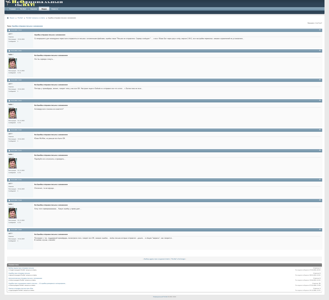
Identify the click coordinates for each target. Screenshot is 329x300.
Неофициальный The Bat (160, 297)
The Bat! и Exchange (178, 259)
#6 (320, 150)
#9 (320, 229)
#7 (320, 179)
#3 (320, 80)
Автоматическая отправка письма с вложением (25, 278)
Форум (44, 9)
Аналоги (33, 9)
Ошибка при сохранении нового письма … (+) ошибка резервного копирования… (37, 283)
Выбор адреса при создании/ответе (157, 259)
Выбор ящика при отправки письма (21, 268)
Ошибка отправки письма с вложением (27, 26)
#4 (320, 100)
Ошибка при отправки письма (19, 273)
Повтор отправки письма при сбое (20, 288)
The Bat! (23, 9)
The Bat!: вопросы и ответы (35, 18)
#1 (320, 30)
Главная (12, 9)
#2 (320, 50)
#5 (320, 130)
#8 (320, 200)
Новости (54, 9)
